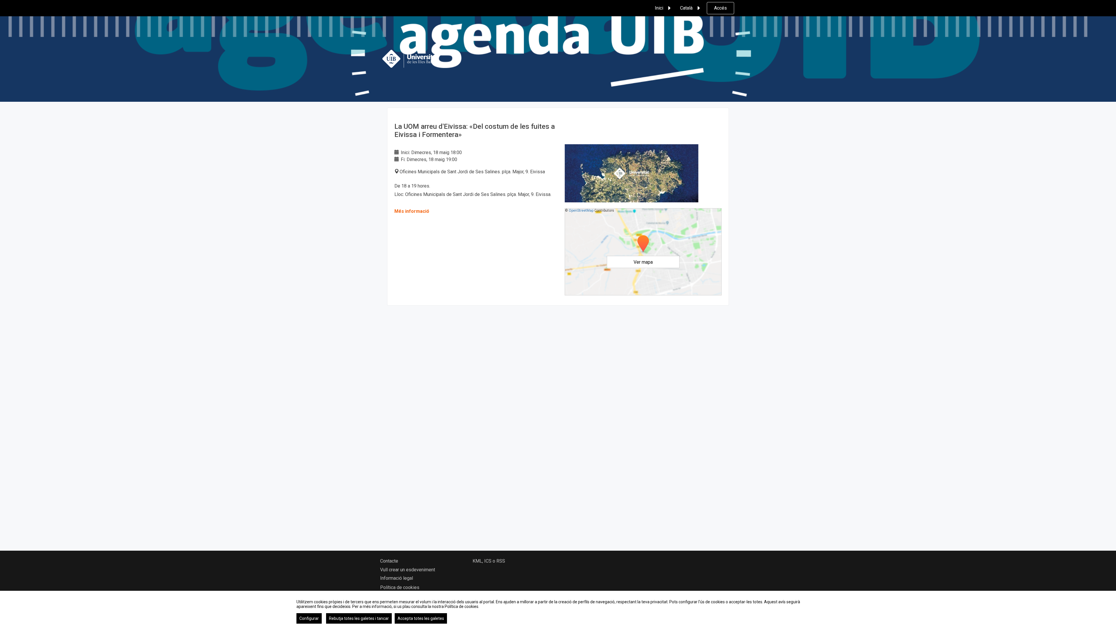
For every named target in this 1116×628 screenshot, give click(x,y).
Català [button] (686, 8)
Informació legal (396, 578)
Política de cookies (399, 587)
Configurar (309, 618)
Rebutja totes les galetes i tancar (359, 618)
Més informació (411, 211)
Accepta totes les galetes (421, 618)
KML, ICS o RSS (489, 561)
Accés (720, 8)
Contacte (389, 561)
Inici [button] (659, 8)
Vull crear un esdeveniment (407, 569)
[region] (558, 609)
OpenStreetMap (581, 210)
